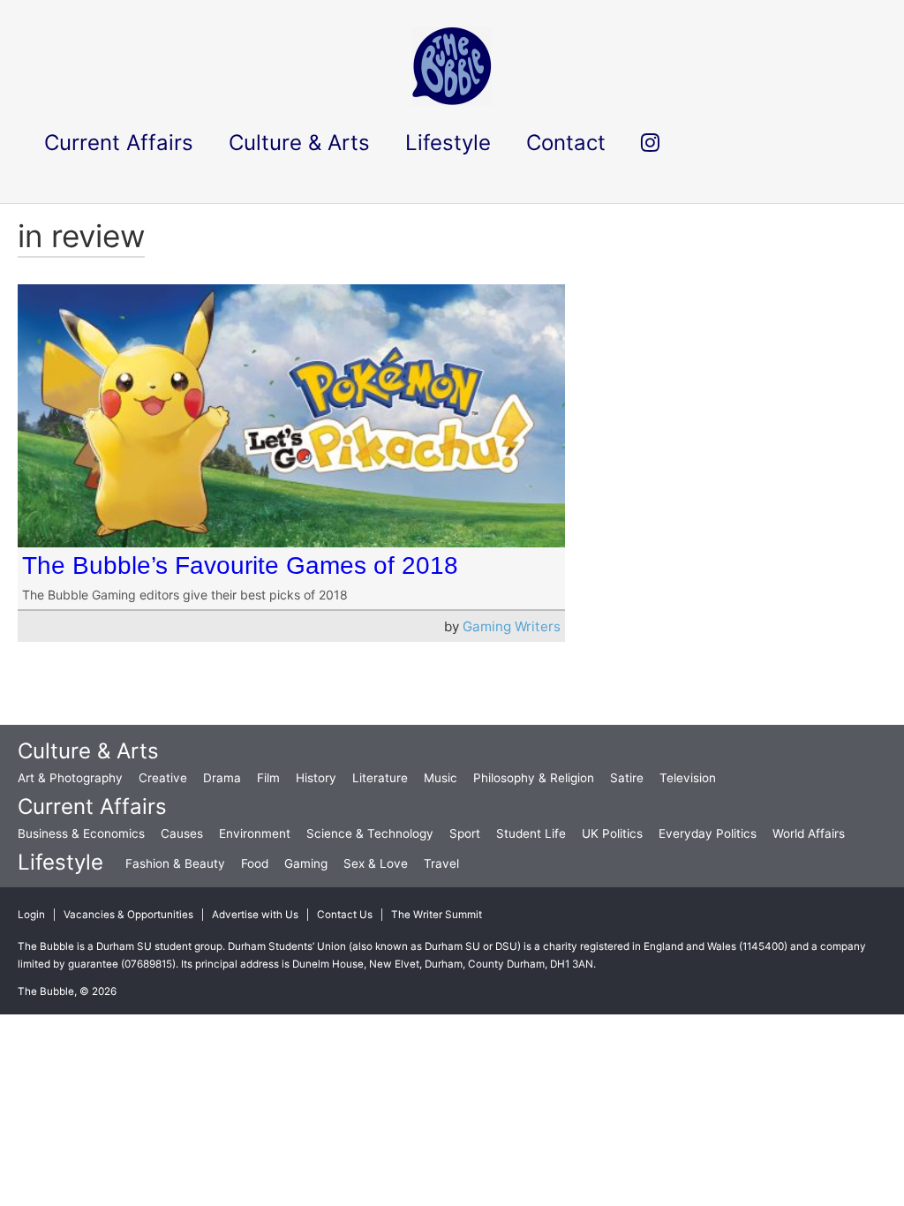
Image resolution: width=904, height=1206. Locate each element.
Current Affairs (92, 806)
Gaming (306, 863)
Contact (566, 142)
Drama (222, 778)
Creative (163, 778)
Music (440, 778)
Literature (380, 778)
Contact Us (345, 914)
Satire (627, 778)
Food (254, 863)
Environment (254, 833)
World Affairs (808, 833)
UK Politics (612, 833)
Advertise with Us (255, 914)
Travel (441, 863)
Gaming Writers (512, 626)
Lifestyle (60, 862)
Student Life (531, 833)
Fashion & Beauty (175, 863)
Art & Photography (70, 778)
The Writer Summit (436, 914)
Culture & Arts (88, 751)
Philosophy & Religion (533, 778)
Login (31, 914)
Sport (464, 833)
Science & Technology (369, 833)
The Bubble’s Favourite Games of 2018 (240, 565)
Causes (182, 833)
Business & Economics (81, 833)
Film (268, 778)
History (316, 778)
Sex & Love (375, 863)
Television (687, 778)
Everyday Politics (708, 833)
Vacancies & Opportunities (128, 914)
